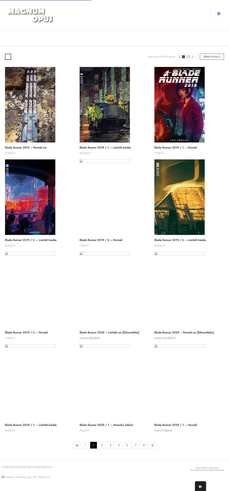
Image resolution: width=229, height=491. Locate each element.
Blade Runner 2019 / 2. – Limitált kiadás (31, 240)
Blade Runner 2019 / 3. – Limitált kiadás (180, 240)
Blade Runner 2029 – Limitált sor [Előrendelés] (109, 332)
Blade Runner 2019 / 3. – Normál (26, 332)
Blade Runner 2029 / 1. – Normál (175, 425)
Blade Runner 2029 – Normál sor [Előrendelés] (184, 332)
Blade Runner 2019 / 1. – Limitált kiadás (105, 148)
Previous (76, 445)
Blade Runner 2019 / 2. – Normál (101, 240)
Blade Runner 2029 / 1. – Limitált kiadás (31, 425)
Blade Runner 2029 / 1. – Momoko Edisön (106, 425)
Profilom (205, 15)
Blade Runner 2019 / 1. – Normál (175, 148)
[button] (216, 15)
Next (152, 445)
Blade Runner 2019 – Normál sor (26, 148)
